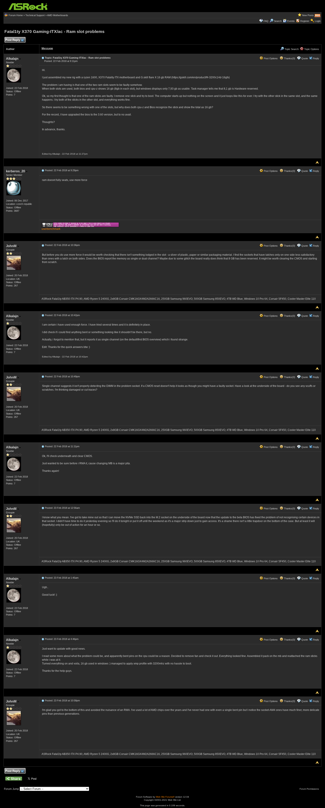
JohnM (11, 246)
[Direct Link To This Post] (43, 57)
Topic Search (291, 49)
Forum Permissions (309, 789)
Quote (304, 58)
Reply (316, 58)
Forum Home (16, 15)
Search (278, 21)
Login (318, 21)
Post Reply (12, 40)
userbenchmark (51, 228)
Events (291, 21)
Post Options (270, 58)
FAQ (266, 21)
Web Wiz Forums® (165, 797)
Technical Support (35, 15)
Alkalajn (12, 58)
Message (47, 48)
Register (304, 21)
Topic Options (311, 49)
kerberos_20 (16, 171)
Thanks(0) (289, 58)
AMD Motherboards (57, 15)
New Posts (308, 15)
